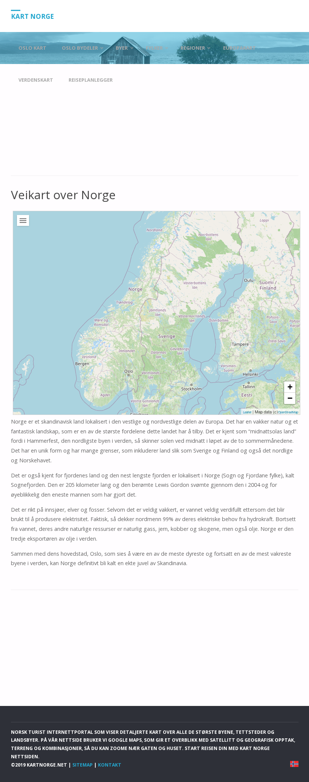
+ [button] (290, 387)
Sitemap (82, 765)
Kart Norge (32, 16)
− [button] (290, 398)
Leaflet (247, 412)
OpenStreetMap (288, 412)
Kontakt (109, 765)
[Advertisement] (154, 120)
